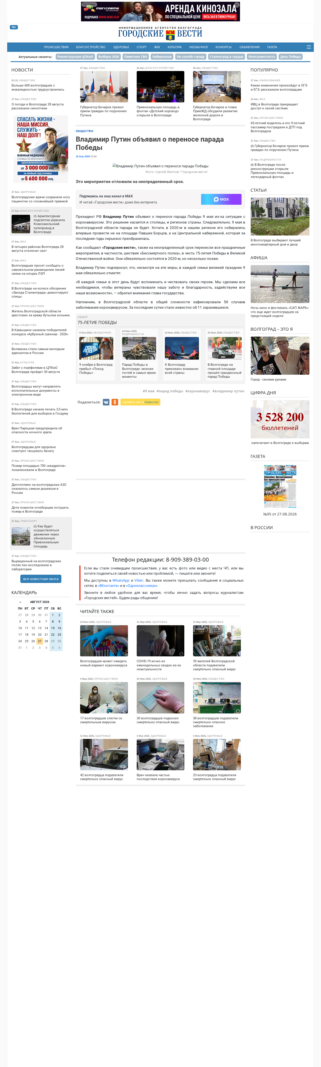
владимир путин (229, 391)
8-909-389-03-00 (187, 559)
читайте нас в (140, 402)
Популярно (264, 70)
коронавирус (199, 391)
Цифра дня (263, 393)
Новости (22, 70)
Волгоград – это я (271, 329)
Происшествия (56, 47)
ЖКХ (157, 47)
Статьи (258, 190)
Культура (175, 47)
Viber (139, 580)
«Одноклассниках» (142, 585)
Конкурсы (224, 47)
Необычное (198, 47)
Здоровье (121, 47)
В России (261, 527)
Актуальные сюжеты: (35, 57)
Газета (272, 47)
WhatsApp (121, 580)
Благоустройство (90, 47)
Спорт (142, 47)
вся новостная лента (41, 578)
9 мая (150, 391)
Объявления (250, 47)
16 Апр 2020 (83, 156)
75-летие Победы (97, 322)
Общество (84, 131)
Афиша (259, 258)
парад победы (171, 391)
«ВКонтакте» (108, 585)
